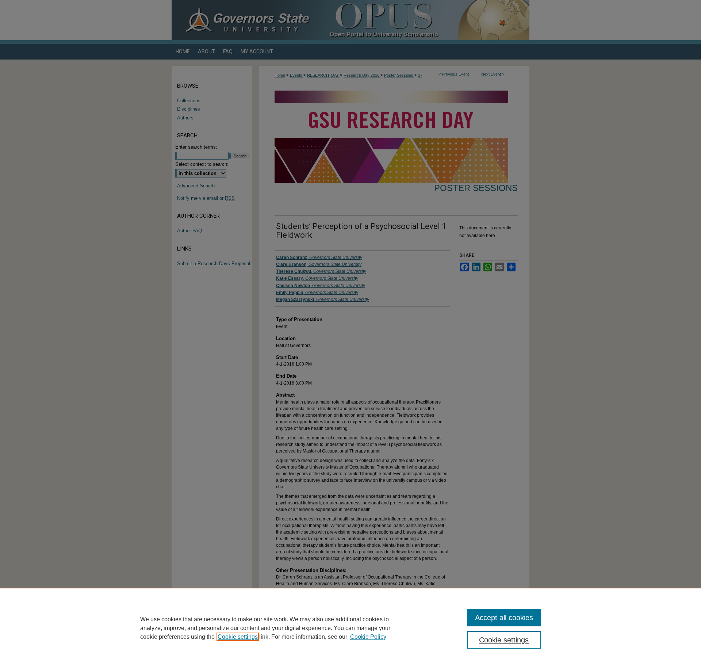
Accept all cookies (504, 618)
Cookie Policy (368, 637)
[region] (350, 628)
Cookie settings (238, 637)
